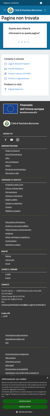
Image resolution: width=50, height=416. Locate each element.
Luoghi (8, 274)
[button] (25, 411)
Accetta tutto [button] (25, 401)
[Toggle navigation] (4, 10)
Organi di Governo (12, 150)
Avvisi (7, 263)
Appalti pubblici (11, 199)
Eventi (7, 277)
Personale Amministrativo (15, 169)
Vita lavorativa (11, 192)
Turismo (8, 207)
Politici (8, 165)
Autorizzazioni (11, 240)
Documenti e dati (12, 173)
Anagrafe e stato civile (14, 184)
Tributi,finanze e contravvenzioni (18, 229)
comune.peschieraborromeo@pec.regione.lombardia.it (23, 304)
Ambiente (9, 233)
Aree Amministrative (13, 154)
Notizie (8, 256)
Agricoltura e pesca (12, 244)
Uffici (7, 158)
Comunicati (9, 259)
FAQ (7, 342)
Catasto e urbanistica (13, 203)
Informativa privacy (13, 361)
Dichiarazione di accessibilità (16, 369)
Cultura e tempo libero (14, 188)
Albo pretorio (10, 357)
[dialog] (25, 395)
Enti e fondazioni (12, 161)
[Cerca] (45, 10)
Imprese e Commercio (13, 195)
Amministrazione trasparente (17, 354)
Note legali (9, 365)
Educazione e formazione (15, 222)
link (3, 396)
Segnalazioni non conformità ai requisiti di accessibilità (22, 374)
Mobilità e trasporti (12, 210)
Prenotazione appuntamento (16, 335)
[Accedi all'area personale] (41, 3)
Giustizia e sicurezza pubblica (16, 226)
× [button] (47, 378)
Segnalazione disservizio (15, 339)
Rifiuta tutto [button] (24, 407)
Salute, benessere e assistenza (17, 237)
